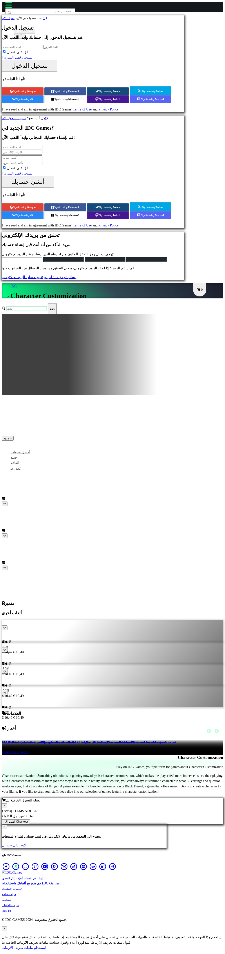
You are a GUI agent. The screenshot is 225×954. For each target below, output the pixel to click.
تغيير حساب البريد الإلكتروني (22, 277)
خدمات (27, 878)
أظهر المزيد (11, 573)
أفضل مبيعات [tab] (20, 452)
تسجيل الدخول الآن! (24, 118)
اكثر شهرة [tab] (18, 447)
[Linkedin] (102, 866)
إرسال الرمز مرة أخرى (60, 277)
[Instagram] (25, 866)
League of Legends (15, 752)
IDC (14, 286)
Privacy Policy (108, 109)
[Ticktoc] (73, 866)
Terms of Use (82, 109)
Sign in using (24, 91)
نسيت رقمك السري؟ (17, 57)
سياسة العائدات (10, 905)
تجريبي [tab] (15, 468)
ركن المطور (8, 878)
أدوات (19, 878)
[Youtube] (44, 866)
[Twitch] (54, 866)
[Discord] (83, 866)
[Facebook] (6, 866)
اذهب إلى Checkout (16, 821)
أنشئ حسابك (28, 181)
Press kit (6, 910)
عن (34, 878)
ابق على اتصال (17, 52)
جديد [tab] (14, 457)
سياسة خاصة (9, 894)
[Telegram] (112, 866)
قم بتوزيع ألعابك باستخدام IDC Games (31, 883)
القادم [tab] (15, 463)
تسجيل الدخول (29, 65)
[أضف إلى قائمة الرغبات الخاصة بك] (4, 504)
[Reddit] (93, 866)
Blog (40, 878)
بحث (52, 308)
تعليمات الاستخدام (12, 888)
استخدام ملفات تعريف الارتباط (24, 948)
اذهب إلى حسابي (14, 845)
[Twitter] (15, 866)
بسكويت (6, 899)
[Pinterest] (35, 866)
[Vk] (64, 866)
